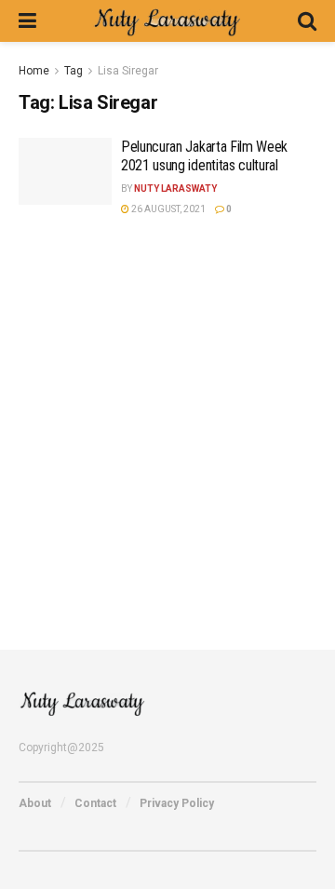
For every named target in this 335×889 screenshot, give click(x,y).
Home (34, 70)
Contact (95, 803)
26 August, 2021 (167, 209)
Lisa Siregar (128, 70)
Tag (73, 70)
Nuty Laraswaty (175, 188)
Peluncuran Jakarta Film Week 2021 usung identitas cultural (204, 155)
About (35, 803)
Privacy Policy (177, 803)
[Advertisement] (167, 420)
